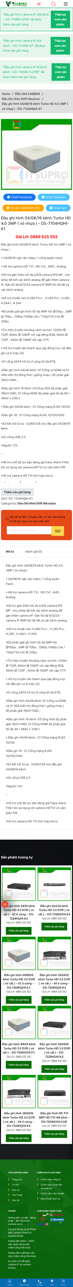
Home (6, 94)
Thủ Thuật (17, 1195)
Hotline (39, 1285)
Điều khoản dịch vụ (50, 1198)
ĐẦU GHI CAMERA (27, 94)
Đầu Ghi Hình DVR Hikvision (21, 99)
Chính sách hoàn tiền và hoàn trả (51, 1186)
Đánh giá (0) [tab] (34, 551)
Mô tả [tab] (10, 551)
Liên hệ (15, 1200)
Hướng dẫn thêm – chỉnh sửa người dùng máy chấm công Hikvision (21, 1244)
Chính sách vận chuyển (52, 1193)
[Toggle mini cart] (39, 4)
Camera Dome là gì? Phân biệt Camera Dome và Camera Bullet (22, 1232)
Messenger (24, 1285)
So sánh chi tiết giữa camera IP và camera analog (19, 1264)
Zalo (52, 1285)
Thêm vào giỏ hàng (19, 930)
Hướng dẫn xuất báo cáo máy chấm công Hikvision (22, 1254)
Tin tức (15, 1184)
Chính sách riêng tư (51, 1179)
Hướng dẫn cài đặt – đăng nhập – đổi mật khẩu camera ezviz (22, 1221)
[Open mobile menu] (66, 3)
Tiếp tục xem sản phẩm (60, 19)
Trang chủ (17, 1179)
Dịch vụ (15, 1190)
